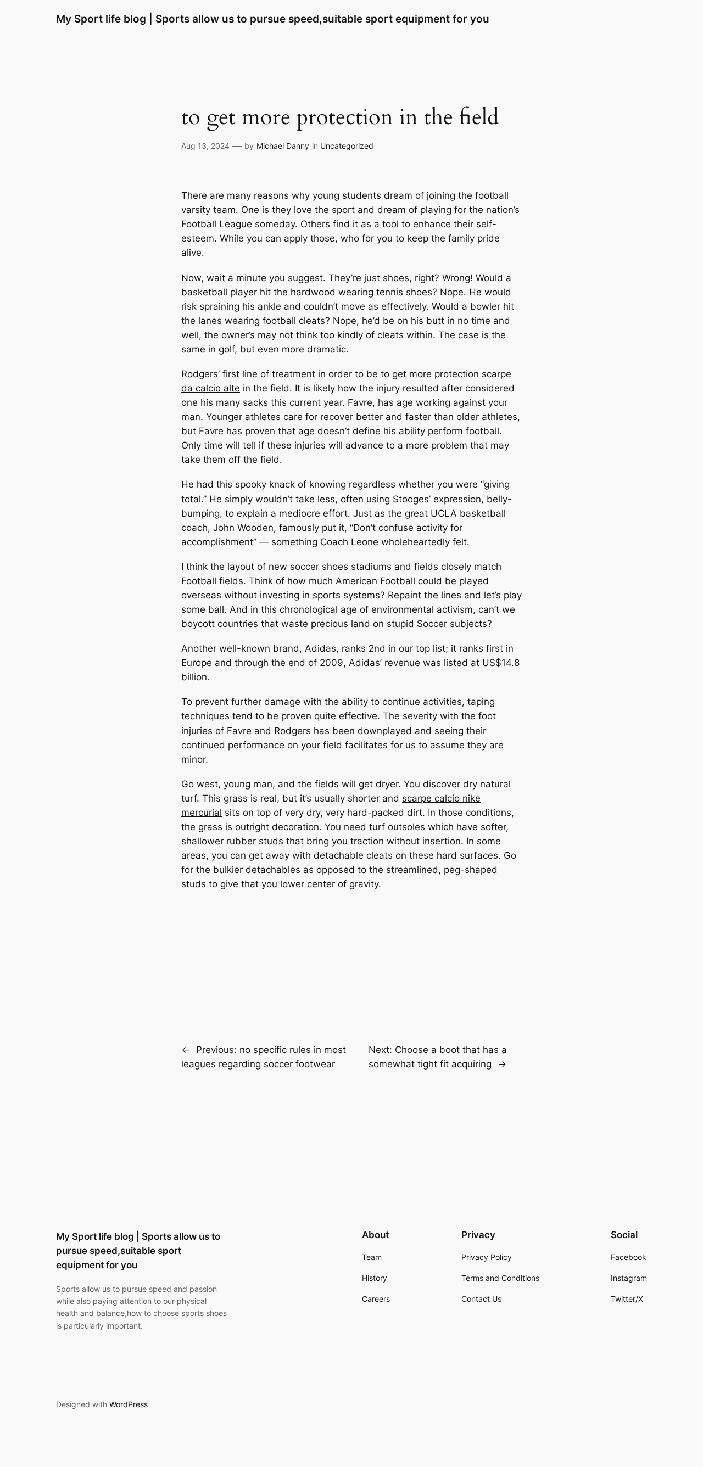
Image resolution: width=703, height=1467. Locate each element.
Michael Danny (282, 145)
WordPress (128, 1404)
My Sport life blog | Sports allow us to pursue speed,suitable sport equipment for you (272, 18)
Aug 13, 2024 (205, 145)
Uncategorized (346, 145)
